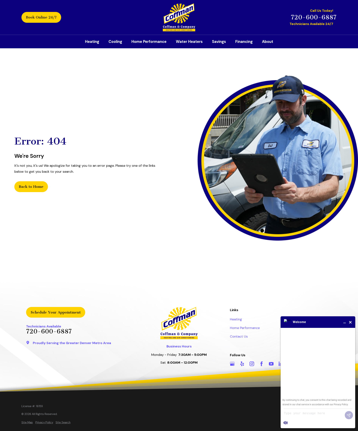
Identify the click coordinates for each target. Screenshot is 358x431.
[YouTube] (271, 363)
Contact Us (239, 336)
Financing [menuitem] (244, 41)
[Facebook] (261, 363)
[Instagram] (251, 363)
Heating (236, 319)
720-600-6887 (313, 17)
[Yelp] (242, 363)
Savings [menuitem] (219, 41)
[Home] (179, 17)
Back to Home (31, 186)
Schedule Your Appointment (56, 312)
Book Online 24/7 (41, 17)
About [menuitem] (267, 41)
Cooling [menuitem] (115, 41)
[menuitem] (27, 422)
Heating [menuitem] (92, 41)
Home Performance (245, 328)
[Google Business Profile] (232, 363)
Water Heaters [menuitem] (189, 41)
